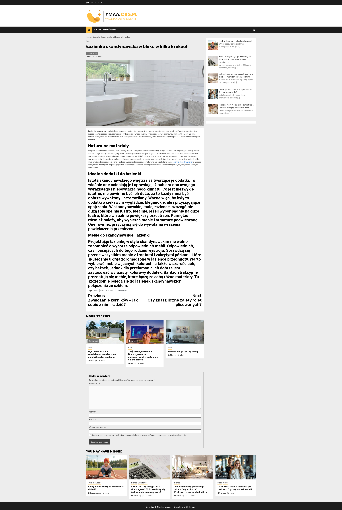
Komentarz (94, 384)
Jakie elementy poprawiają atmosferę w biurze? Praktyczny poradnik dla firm (190, 489)
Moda (219, 483)
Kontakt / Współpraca (106, 30)
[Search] (254, 29)
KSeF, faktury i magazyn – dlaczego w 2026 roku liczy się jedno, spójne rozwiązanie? (148, 489)
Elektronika (142, 483)
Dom (88, 41)
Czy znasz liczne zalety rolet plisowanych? (175, 300)
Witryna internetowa (97, 427)
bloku (96, 291)
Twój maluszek (94, 483)
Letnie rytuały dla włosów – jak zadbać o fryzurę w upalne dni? (234, 488)
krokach (109, 291)
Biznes (134, 483)
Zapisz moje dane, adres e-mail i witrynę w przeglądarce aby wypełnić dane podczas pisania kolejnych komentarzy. (140, 435)
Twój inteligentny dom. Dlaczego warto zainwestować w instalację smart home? (143, 355)
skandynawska (121, 291)
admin (100, 57)
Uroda (225, 483)
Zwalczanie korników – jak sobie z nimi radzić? (113, 300)
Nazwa (92, 412)
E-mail (92, 419)
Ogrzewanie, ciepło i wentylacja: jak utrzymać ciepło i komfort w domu (102, 354)
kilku (102, 291)
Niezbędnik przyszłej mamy (183, 351)
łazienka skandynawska (182, 162)
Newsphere (178, 507)
